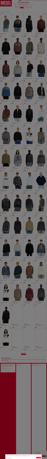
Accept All (39, 457)
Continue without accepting (9, 457)
